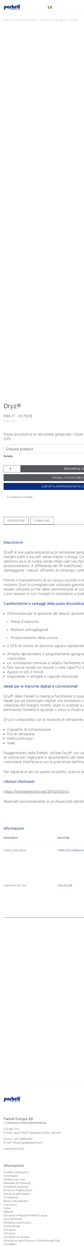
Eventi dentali (12, 1226)
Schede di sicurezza (16, 1186)
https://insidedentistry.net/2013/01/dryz (36, 791)
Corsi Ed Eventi (13, 1219)
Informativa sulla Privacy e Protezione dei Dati (32, 1240)
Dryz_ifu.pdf (65, 885)
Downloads (10, 1175)
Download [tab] (42, 520)
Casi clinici (10, 1204)
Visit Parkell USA (14, 1148)
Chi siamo (10, 1229)
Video (7, 1208)
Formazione (11, 1197)
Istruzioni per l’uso (14, 1179)
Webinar (8, 1211)
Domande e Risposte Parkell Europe (25, 1215)
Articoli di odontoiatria (17, 1193)
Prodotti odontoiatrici (26, 20)
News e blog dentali (16, 1201)
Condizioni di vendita (16, 1237)
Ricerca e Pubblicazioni (18, 1190)
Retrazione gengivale (55, 20)
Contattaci (10, 1244)
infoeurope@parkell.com (27, 1142)
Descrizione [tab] (16, 520)
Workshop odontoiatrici (17, 1222)
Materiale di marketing (17, 1183)
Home (7, 20)
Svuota (8, 456)
